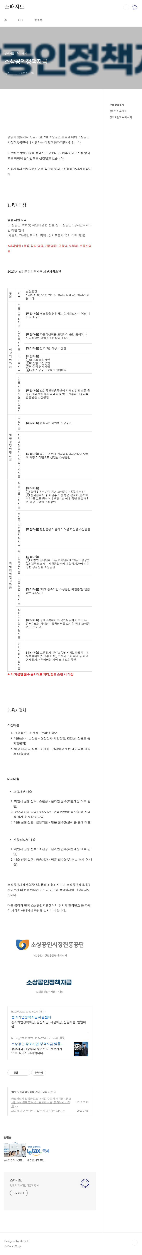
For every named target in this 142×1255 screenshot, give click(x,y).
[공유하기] (21, 1072)
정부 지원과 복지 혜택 (23, 1091)
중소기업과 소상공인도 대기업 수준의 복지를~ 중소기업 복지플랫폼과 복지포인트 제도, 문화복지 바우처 (41, 1102)
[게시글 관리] (26, 1072)
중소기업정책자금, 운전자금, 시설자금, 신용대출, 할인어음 (48, 1024)
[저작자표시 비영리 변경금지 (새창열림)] (51, 1072)
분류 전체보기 (117, 105)
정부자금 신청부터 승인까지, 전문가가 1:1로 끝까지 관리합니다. (36, 1051)
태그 (20, 20)
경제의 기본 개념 (118, 111)
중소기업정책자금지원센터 (31, 1017)
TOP (135, 1243)
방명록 (38, 20)
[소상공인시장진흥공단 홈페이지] (50, 950)
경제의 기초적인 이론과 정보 (24, 1185)
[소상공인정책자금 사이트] (49, 986)
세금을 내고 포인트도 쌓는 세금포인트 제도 (36, 1110)
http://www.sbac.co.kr (24, 1011)
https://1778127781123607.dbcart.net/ (34, 1038)
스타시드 (14, 7)
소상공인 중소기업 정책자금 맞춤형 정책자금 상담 (37, 1044)
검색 (126, 7)
